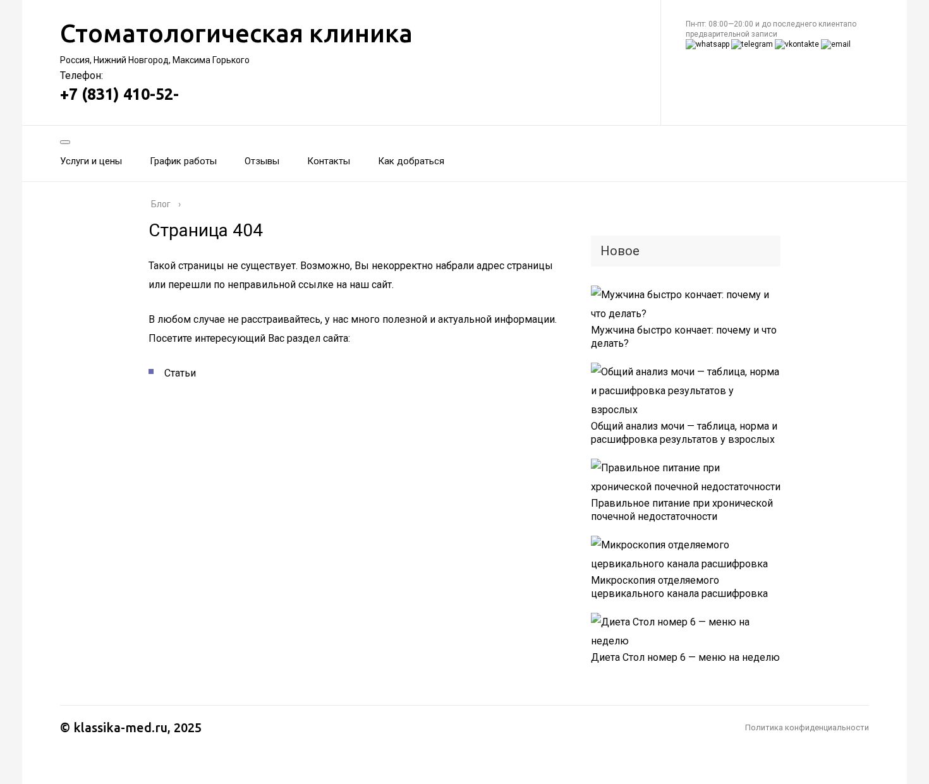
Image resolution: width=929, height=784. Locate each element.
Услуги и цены (91, 161)
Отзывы (262, 161)
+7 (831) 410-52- (119, 94)
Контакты (328, 161)
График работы (183, 161)
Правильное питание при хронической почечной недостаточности (682, 509)
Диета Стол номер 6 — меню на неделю (685, 657)
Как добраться (411, 161)
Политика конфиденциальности (807, 727)
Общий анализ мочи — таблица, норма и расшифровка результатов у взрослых (684, 432)
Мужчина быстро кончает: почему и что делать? (684, 336)
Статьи (180, 373)
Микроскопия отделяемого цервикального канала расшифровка (679, 587)
